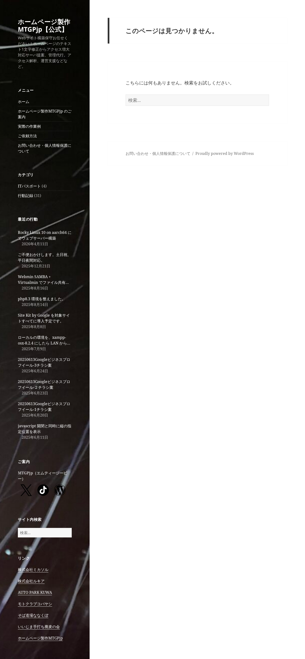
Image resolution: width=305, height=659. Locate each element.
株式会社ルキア (31, 581)
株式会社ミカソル (33, 569)
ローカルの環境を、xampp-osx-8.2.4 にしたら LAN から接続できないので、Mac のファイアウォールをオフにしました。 (44, 340)
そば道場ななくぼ (33, 615)
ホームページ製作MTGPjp (40, 638)
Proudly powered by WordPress (224, 153)
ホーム (23, 101)
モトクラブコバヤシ (35, 603)
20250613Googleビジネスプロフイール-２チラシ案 (44, 384)
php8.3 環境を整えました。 (42, 298)
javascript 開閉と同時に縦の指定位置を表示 (44, 428)
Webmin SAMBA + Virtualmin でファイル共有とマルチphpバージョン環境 (43, 279)
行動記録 (25, 195)
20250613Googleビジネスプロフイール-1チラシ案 (44, 406)
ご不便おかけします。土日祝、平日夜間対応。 (44, 257)
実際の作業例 (29, 126)
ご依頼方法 (27, 135)
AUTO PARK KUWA (35, 592)
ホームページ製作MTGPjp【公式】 (44, 25)
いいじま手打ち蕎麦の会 (39, 626)
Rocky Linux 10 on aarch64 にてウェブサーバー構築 (44, 235)
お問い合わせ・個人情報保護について (158, 153)
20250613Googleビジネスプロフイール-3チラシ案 (44, 362)
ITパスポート (29, 186)
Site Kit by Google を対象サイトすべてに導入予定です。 (44, 318)
